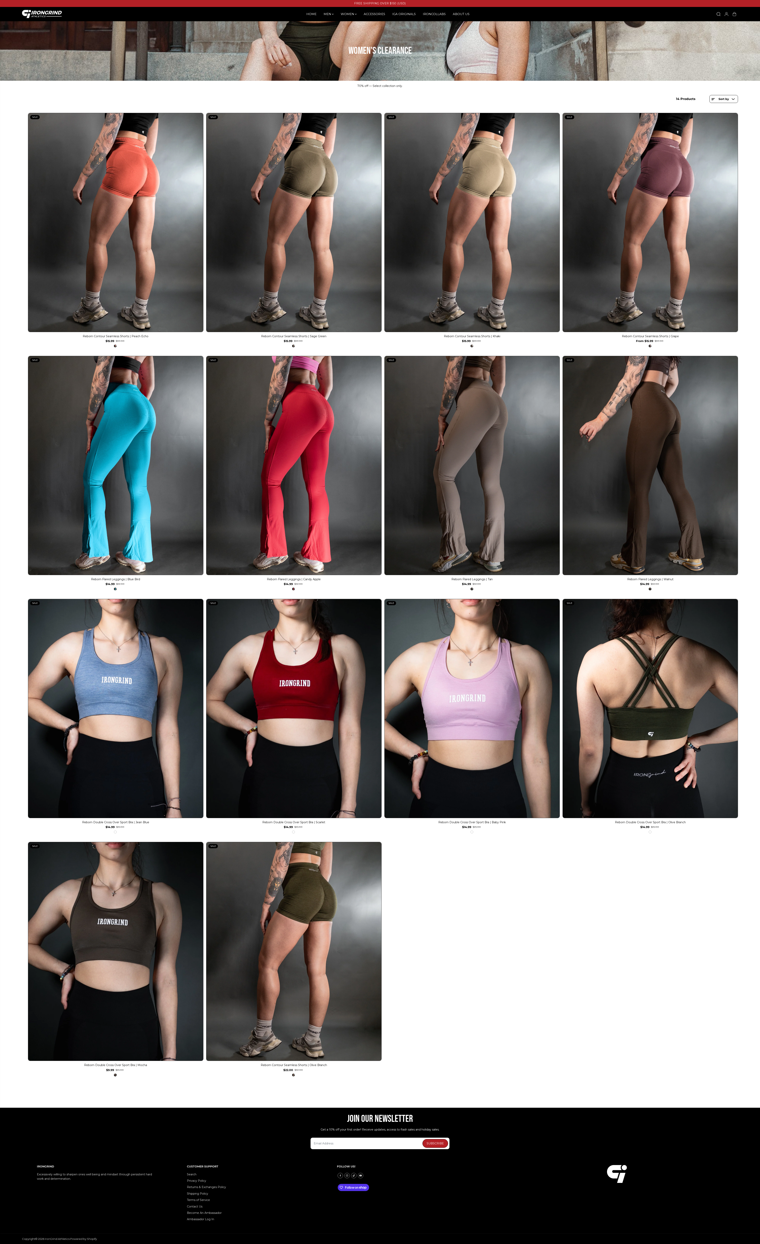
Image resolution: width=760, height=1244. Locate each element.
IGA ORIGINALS (404, 14)
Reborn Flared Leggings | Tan (472, 579)
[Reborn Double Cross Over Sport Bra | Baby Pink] (472, 708)
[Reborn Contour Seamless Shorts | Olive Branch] (293, 951)
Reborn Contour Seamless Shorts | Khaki (472, 336)
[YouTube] (360, 1175)
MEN (328, 14)
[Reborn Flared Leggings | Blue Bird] (115, 465)
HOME (311, 14)
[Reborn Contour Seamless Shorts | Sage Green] (293, 222)
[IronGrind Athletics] (42, 14)
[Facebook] (340, 1175)
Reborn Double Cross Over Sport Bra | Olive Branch (650, 822)
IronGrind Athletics (57, 1238)
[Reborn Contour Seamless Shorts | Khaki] (472, 222)
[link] (665, 1174)
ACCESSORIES (374, 14)
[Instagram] (347, 1175)
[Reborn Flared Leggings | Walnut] (650, 465)
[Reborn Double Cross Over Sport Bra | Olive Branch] (650, 708)
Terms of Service (198, 1200)
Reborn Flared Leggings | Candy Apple (294, 579)
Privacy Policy (196, 1181)
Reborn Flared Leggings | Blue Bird (115, 579)
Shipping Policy (197, 1193)
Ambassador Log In (200, 1219)
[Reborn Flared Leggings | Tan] (472, 465)
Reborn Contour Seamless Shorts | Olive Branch (294, 1065)
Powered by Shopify (83, 1238)
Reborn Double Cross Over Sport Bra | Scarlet (293, 822)
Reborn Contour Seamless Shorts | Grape (650, 336)
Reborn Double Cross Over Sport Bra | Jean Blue (115, 822)
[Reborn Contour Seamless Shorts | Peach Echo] (115, 222)
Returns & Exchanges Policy (206, 1187)
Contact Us (194, 1206)
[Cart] (734, 14)
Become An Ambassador (204, 1213)
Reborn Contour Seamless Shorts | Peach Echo (115, 336)
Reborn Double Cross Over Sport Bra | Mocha (115, 1065)
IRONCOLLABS (434, 14)
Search (191, 1174)
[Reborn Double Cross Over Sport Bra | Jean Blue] (115, 708)
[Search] (718, 14)
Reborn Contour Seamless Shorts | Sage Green (293, 336)
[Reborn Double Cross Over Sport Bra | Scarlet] (293, 708)
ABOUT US (461, 14)
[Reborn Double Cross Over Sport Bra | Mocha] (115, 951)
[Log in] (726, 14)
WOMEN (348, 14)
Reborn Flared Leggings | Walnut (650, 579)
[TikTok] (353, 1175)
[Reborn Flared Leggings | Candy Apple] (293, 465)
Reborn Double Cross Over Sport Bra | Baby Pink (472, 822)
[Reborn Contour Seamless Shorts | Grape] (650, 222)
